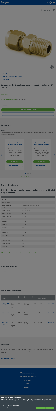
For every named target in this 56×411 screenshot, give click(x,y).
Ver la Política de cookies (6, 405)
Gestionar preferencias (6, 408)
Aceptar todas (40, 408)
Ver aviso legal (16, 405)
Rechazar (50, 408)
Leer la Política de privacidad (7, 403)
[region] (28, 403)
